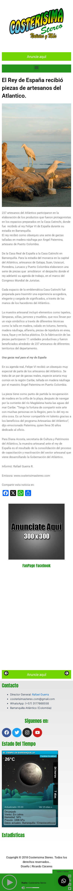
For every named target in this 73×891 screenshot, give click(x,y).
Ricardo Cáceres (42, 866)
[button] (37, 67)
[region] (36, 674)
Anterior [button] (6, 673)
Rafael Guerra (40, 694)
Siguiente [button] (66, 673)
